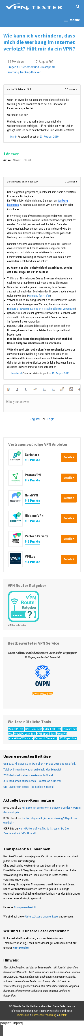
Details (68, 457)
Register (35, 419)
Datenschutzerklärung (44, 1015)
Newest (17, 160)
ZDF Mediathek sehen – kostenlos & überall (28, 775)
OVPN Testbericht (42, 693)
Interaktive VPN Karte (21, 738)
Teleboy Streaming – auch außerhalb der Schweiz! (32, 769)
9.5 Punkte (32, 521)
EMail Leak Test (52, 729)
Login (50, 419)
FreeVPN (62, 733)
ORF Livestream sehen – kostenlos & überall (28, 786)
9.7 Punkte (32, 480)
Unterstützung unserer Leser (41, 916)
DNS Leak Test (33, 729)
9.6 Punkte (32, 501)
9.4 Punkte (32, 562)
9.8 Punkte (32, 460)
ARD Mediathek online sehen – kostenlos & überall (32, 781)
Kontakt (63, 1015)
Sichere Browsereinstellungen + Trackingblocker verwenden (41, 308)
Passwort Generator (45, 738)
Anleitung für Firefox (39, 295)
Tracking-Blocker (30, 72)
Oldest (27, 160)
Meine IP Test (16, 729)
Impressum (23, 1015)
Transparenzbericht (25, 907)
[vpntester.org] (33, 6)
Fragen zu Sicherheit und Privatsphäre (32, 67)
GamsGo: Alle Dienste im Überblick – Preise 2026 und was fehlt (39, 763)
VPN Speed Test (46, 733)
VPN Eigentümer (68, 738)
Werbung (13, 72)
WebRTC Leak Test (25, 733)
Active (7, 160)
